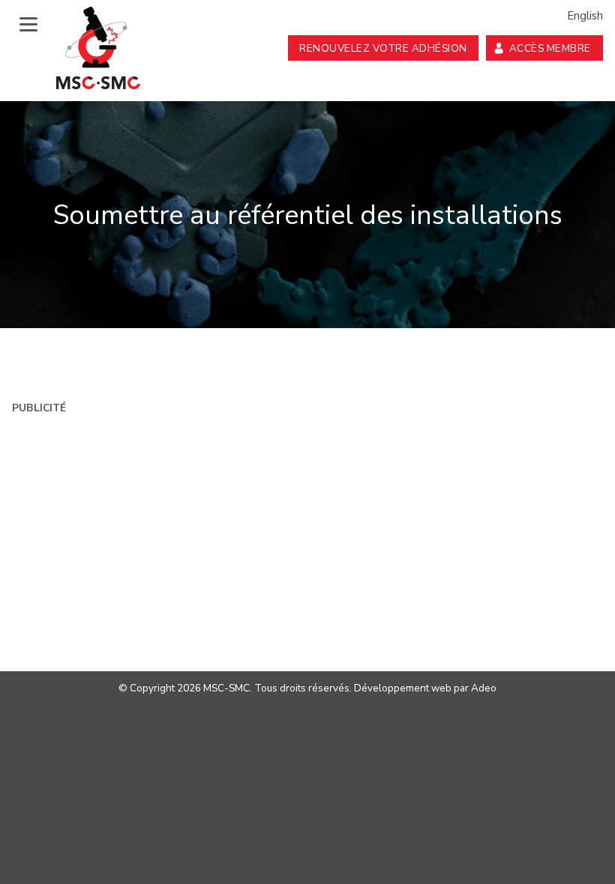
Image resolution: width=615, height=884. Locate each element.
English (585, 15)
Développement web (403, 688)
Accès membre (550, 48)
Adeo (483, 688)
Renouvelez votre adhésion (383, 48)
